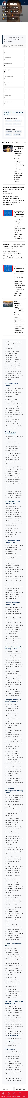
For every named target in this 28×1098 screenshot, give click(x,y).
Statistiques (17, 124)
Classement (9, 120)
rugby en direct (13, 1035)
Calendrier (18, 120)
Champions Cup (10, 129)
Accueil (3, 1096)
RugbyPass (11, 1041)
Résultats (19, 1096)
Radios (14, 1096)
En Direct (9, 1096)
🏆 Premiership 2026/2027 (10, 19)
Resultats (8, 124)
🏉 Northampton (17, 15)
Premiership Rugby (11, 118)
